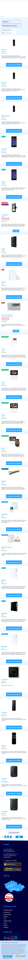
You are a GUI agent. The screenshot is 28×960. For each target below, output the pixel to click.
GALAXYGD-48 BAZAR (6, 315)
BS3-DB (3, 182)
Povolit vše (7, 956)
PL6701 (3, 349)
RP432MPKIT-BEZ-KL (6, 547)
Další (21, 837)
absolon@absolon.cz (10, 850)
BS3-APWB (4, 149)
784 (17, 837)
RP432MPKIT (4, 514)
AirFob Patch (4, 679)
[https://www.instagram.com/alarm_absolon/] (11, 937)
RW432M (3, 580)
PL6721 (3, 382)
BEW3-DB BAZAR (5, 116)
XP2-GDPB (3, 778)
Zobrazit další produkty (14, 832)
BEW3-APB (4, 50)
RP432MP (3, 481)
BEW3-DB (3, 83)
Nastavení (20, 956)
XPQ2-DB (3, 745)
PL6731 (3, 415)
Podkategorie (5, 21)
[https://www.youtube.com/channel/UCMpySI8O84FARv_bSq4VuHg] (8, 938)
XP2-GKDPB (4, 811)
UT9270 (3, 249)
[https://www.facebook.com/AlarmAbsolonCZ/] (5, 938)
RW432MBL (4, 613)
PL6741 (3, 448)
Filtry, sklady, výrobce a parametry (10, 25)
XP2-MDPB (4, 712)
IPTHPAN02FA (4, 215)
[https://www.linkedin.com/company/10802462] (15, 937)
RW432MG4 (4, 646)
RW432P (3, 282)
